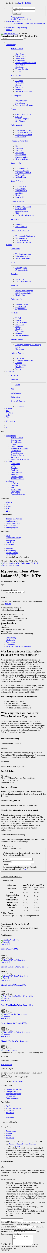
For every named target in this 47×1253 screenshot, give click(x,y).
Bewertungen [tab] (11, 644)
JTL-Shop (17, 1146)
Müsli (17, 385)
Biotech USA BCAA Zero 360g (13, 985)
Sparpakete (15, 457)
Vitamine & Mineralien (19, 449)
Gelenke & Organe (22, 159)
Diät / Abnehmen (17, 455)
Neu (7, 411)
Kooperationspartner (13, 523)
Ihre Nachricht (6, 1244)
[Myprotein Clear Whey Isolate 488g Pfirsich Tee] (20, 563)
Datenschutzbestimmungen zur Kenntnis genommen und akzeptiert (20, 868)
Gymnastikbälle (21, 309)
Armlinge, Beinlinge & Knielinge (28, 345)
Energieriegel (20, 189)
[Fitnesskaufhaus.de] (9, 34)
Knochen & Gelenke (23, 243)
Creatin (13, 444)
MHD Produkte (21, 227)
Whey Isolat (20, 58)
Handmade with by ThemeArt (26, 1144)
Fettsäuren (19, 148)
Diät (17, 213)
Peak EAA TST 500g (9, 949)
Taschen (18, 363)
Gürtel (13, 466)
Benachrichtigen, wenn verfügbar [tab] (18, 646)
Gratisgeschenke (12, 521)
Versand (8, 604)
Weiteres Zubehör (17, 479)
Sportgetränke (16, 451)
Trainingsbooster (17, 446)
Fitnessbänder (20, 307)
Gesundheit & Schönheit (20, 459)
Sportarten (14, 474)
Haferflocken (16, 490)
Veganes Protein (21, 69)
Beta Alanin (19, 83)
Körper (8, 1135)
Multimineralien (21, 157)
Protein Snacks (21, 191)
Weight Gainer (21, 101)
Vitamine (18, 150)
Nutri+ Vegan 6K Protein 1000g (14, 1023)
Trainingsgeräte (16, 472)
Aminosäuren (16, 440)
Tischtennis (19, 331)
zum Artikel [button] (5, 944)
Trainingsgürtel (21, 268)
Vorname (6, 859)
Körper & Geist (21, 238)
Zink (17, 146)
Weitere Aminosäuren (23, 91)
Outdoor (18, 333)
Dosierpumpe (20, 365)
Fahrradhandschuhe (22, 256)
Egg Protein (19, 67)
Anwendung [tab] (10, 642)
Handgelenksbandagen (24, 291)
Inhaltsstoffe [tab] (10, 640)
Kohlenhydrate (16, 442)
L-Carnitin (19, 87)
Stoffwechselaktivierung (24, 215)
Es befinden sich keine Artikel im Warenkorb (28, 23)
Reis (12, 487)
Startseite (9, 548)
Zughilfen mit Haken (23, 281)
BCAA (18, 85)
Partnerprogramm (12, 527)
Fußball (18, 318)
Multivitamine (20, 155)
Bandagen (14, 470)
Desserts (18, 195)
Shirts (17, 347)
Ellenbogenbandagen (23, 293)
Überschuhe (20, 349)
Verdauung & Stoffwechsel (25, 236)
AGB (8, 536)
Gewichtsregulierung (23, 207)
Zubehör (9, 245)
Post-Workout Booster (23, 135)
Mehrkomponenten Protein (25, 63)
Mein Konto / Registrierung (16, 28)
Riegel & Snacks (17, 453)
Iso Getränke (20, 175)
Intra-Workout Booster (24, 132)
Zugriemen (19, 279)
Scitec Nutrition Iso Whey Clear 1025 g (17, 1005)
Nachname (7, 862)
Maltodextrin (20, 103)
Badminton (19, 325)
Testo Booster (20, 137)
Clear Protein (20, 54)
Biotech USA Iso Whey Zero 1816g (15, 1041)
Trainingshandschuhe (23, 254)
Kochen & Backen (18, 494)
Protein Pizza (20, 406)
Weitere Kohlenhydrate (24, 105)
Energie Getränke (22, 171)
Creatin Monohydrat (23, 114)
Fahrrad (18, 320)
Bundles (18, 225)
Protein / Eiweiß (17, 438)
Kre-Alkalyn (20, 121)
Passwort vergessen (18, 17)
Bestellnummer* (7, 1231)
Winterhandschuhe (22, 258)
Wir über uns (11, 525)
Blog (8, 417)
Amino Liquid (20, 177)
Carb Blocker (20, 209)
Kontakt (9, 30)
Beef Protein (20, 65)
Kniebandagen (21, 295)
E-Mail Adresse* (7, 1227)
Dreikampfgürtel (21, 270)
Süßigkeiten (15, 492)
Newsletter (10, 542)
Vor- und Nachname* (9, 1222)
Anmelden (16, 13)
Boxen (17, 327)
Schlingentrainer (21, 304)
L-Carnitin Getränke (23, 173)
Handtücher (19, 367)
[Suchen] (25, 38)
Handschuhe (15, 464)
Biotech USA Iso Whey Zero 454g (14, 967)
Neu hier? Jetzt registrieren (21, 19)
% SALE (9, 413)
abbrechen (5, 1251)
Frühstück (14, 485)
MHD (8, 415)
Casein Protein (21, 60)
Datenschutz (10, 540)
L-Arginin (19, 81)
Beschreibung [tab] (11, 638)
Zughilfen (14, 468)
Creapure (18, 117)
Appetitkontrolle (21, 211)
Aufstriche (19, 193)
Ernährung (10, 371)
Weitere (18, 369)
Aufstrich (14, 483)
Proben (18, 71)
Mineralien (19, 153)
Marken (9, 408)
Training (9, 1133)
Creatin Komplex (22, 119)
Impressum (10, 544)
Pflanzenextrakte (21, 240)
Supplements (11, 1131)
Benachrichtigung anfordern (11, 876)
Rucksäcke (19, 358)
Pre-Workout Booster (23, 130)
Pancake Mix (20, 197)
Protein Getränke (21, 168)
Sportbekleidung (17, 477)
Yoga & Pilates (21, 322)
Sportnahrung (11, 45)
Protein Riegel (20, 186)
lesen (25, 869)
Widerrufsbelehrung (13, 538)
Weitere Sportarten (22, 335)
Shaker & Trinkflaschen (24, 361)
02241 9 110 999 (24, 3)
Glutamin (19, 89)
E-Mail (6, 864)
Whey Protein (20, 56)
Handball (18, 329)
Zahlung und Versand (14, 519)
